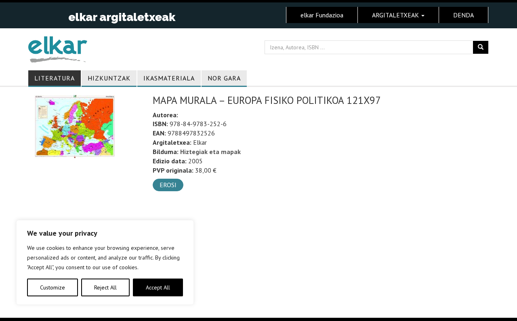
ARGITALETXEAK (396, 15)
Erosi (168, 185)
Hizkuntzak (109, 78)
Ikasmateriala (169, 78)
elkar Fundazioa (322, 15)
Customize (52, 287)
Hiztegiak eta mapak (210, 152)
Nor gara (224, 78)
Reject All (105, 287)
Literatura (54, 78)
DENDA (463, 15)
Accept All (158, 287)
